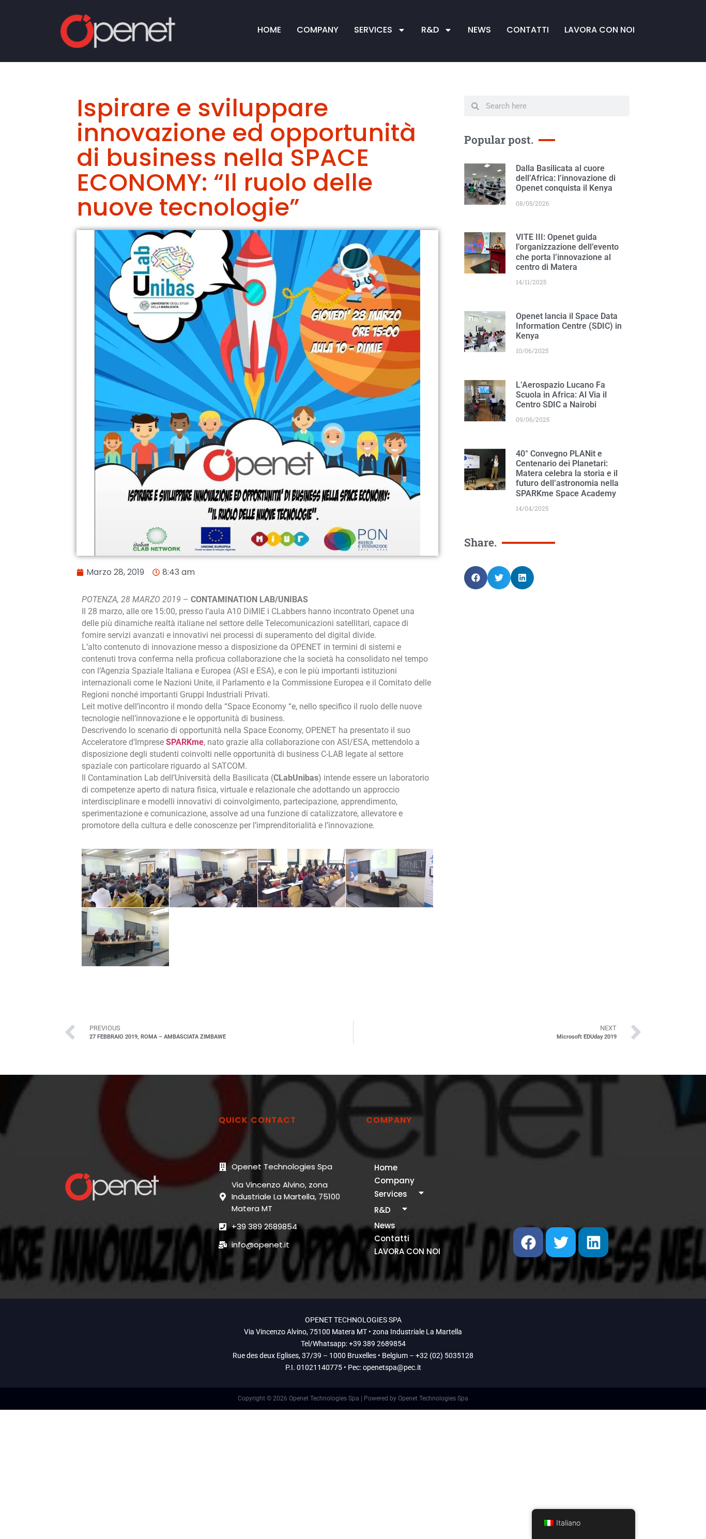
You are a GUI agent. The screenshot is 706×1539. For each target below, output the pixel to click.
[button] (475, 577)
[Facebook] (528, 1242)
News (479, 30)
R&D (430, 30)
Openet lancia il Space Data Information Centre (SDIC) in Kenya (569, 326)
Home (269, 30)
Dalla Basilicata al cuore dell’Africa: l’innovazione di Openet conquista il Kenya (566, 178)
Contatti (528, 30)
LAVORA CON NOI (599, 30)
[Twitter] (561, 1242)
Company (318, 30)
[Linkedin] (593, 1242)
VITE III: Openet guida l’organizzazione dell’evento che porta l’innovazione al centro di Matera (567, 252)
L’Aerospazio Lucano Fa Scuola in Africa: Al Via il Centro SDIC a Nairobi (561, 394)
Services (373, 30)
